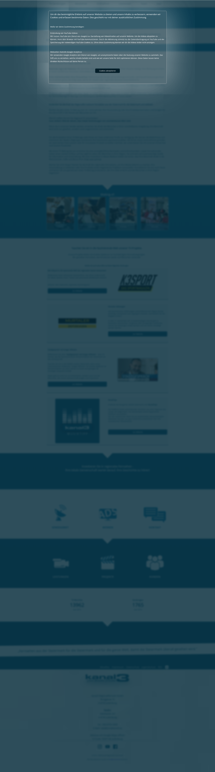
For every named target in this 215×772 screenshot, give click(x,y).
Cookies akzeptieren (107, 71)
